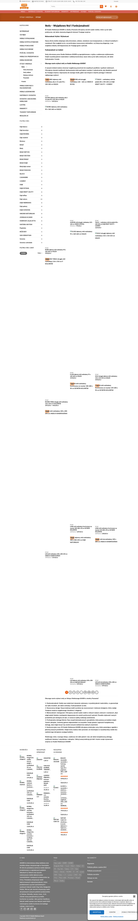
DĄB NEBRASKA (25, 202)
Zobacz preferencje (128, 912)
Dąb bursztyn (24, 130)
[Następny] (96, 692)
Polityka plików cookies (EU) (96, 867)
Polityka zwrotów (93, 874)
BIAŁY (22, 145)
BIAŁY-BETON (24, 152)
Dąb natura (23, 199)
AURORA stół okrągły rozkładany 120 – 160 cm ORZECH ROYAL (81, 223)
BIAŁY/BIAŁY (24, 159)
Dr (83, 866)
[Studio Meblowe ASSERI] (34, 6)
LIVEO (75, 874)
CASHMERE (24, 177)
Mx (80, 874)
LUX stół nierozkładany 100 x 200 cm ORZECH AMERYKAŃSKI (106, 683)
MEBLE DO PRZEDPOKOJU (29, 56)
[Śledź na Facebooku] (21, 909)
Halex (76, 869)
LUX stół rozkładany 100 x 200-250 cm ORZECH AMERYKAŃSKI (56, 555)
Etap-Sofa (60, 869)
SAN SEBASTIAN (25, 235)
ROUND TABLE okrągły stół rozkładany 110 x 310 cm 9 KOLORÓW (56, 402)
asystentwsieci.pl (30, 918)
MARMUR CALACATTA (28, 221)
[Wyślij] (101, 6)
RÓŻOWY (23, 231)
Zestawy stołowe (28, 75)
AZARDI (70, 863)
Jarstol (82, 871)
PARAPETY (64, 11)
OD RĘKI (83, 11)
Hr (74, 871)
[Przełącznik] (41, 64)
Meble (23, 11)
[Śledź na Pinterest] (35, 909)
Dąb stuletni (24, 137)
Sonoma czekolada (26, 242)
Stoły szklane (27, 72)
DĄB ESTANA (24, 188)
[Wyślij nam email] (31, 909)
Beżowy (22, 141)
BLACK (22, 174)
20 (89, 692)
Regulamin (90, 863)
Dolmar (78, 866)
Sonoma (22, 239)
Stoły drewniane (28, 69)
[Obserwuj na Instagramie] (24, 909)
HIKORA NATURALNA (27, 213)
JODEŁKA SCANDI (26, 217)
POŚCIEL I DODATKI (94, 11)
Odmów (112, 912)
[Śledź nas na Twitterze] (28, 909)
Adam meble (57, 863)
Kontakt (116, 1)
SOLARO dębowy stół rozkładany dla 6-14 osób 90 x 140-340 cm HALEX (56, 98)
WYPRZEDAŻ (74, 11)
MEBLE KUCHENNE (26, 49)
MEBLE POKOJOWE (27, 45)
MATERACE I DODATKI (35, 11)
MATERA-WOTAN (26, 224)
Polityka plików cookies (106, 916)
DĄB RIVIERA (24, 134)
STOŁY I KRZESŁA (26, 17)
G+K (72, 869)
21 (93, 692)
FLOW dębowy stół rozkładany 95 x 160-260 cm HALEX (80, 375)
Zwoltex (62, 880)
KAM (55, 874)
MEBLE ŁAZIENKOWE (27, 91)
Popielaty (23, 228)
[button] (134, 896)
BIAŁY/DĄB (24, 163)
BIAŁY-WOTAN (25, 155)
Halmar (56, 871)
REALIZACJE (24, 116)
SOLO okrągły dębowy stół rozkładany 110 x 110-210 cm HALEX (106, 377)
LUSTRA (22, 105)
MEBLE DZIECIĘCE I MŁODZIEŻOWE (26, 87)
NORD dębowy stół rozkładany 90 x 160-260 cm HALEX (55, 250)
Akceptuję (97, 912)
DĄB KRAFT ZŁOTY (26, 192)
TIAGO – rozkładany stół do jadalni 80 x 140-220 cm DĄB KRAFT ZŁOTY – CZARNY (106, 224)
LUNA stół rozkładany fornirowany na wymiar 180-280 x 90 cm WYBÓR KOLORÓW (81, 528)
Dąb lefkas (23, 195)
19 (85, 692)
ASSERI (65, 863)
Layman (70, 874)
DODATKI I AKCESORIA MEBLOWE (28, 100)
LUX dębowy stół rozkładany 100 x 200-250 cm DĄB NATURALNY (81, 681)
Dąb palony (23, 206)
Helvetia (62, 871)
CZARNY (23, 181)
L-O (65, 874)
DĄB (21, 184)
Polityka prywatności (118, 916)
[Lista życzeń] (106, 6)
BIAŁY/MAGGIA (25, 170)
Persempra (71, 877)
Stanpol (78, 877)
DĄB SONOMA (25, 210)
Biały (21, 148)
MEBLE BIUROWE (26, 60)
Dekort (73, 866)
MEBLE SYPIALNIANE (27, 38)
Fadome (67, 869)
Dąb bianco (23, 126)
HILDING (68, 871)
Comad (67, 866)
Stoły (23, 67)
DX (55, 869)
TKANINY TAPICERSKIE (52, 11)
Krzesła (23, 81)
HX (77, 871)
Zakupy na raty (92, 878)
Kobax (60, 874)
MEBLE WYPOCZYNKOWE (29, 42)
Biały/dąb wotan (25, 166)
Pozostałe (26, 78)
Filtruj (23, 253)
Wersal (56, 880)
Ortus (55, 877)
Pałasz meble (62, 877)
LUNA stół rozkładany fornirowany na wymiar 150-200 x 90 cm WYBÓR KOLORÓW (106, 530)
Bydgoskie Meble (58, 866)
